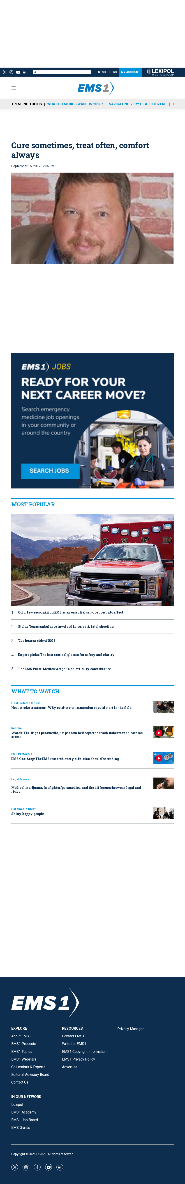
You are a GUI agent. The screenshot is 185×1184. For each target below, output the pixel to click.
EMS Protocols (21, 754)
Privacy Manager (130, 1029)
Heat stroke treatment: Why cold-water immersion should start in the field (71, 707)
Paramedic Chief (23, 809)
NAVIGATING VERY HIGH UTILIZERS (137, 104)
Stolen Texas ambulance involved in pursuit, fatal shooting (66, 627)
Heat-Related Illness (25, 703)
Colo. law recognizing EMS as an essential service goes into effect (70, 612)
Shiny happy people (27, 814)
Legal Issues (20, 779)
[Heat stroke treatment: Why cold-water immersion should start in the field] (163, 707)
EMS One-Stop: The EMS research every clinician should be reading (65, 759)
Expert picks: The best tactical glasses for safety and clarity (66, 655)
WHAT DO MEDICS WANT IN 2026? (75, 104)
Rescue (16, 728)
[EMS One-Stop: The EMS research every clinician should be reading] (163, 758)
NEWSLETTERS (107, 72)
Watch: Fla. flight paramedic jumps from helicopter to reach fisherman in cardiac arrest (77, 735)
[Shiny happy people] (163, 813)
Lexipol (41, 1154)
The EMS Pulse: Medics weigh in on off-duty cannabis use (64, 669)
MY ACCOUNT (130, 72)
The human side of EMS (37, 641)
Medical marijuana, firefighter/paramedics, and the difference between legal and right (76, 789)
